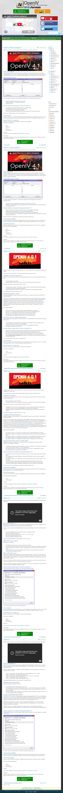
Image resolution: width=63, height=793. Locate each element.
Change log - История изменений (26, 789)
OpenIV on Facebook (49, 22)
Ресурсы (52, 90)
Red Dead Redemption (29, 368)
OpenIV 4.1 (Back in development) (12, 47)
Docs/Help (52, 52)
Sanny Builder (51, 132)
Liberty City (53, 58)
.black (52, 50)
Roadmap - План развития (38, 789)
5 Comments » (43, 368)
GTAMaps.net (51, 125)
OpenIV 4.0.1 (7, 251)
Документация (53, 89)
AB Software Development (54, 111)
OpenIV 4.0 (6, 498)
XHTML (28, 791)
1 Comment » (43, 495)
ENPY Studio (51, 113)
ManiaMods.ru (51, 130)
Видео (52, 87)
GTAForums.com (52, 123)
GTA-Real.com (52, 118)
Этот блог (52, 92)
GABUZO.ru (51, 115)
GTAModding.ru (52, 127)
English (6, 368)
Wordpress (57, 790)
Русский (31, 495)
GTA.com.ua (51, 120)
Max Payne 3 (53, 60)
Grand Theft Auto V (18, 368)
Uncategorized (7, 248)
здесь (33, 216)
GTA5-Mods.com (52, 122)
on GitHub (13, 343)
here (25, 113)
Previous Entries (7, 784)
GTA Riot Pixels (52, 116)
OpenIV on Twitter (48, 27)
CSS (32, 791)
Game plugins (53, 53)
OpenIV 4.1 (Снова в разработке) (12, 147)
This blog (52, 66)
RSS (36, 791)
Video (52, 68)
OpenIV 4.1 (31, 787)
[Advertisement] (31, 42)
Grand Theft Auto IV (11, 368)
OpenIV (23, 368)
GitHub (4, 470)
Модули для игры (54, 85)
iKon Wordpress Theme (46, 790)
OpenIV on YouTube (48, 17)
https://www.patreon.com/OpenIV (23, 133)
